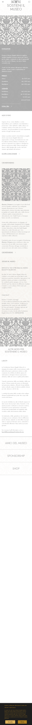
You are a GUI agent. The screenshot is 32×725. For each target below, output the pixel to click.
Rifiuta (22, 722)
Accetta (10, 722)
